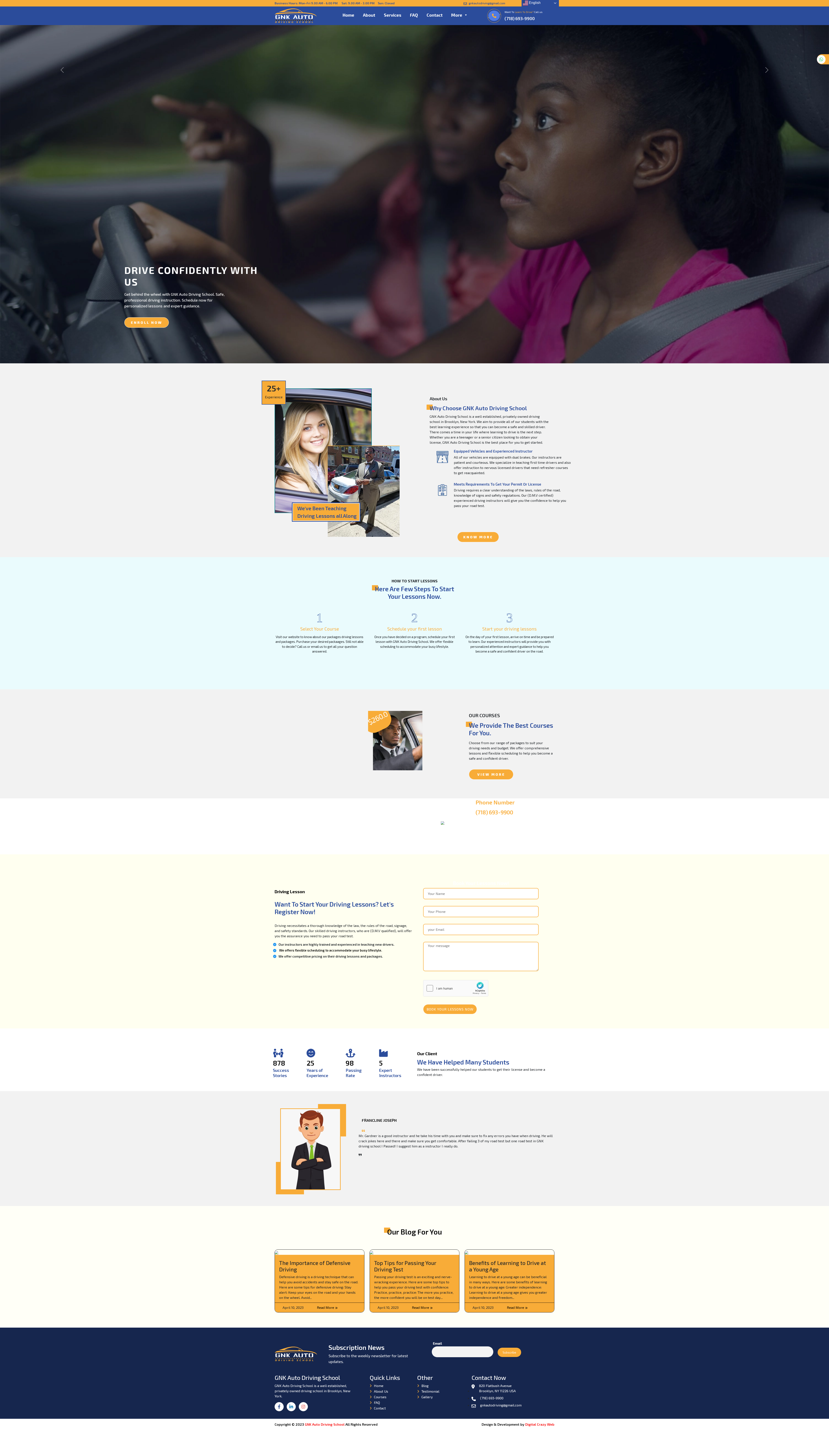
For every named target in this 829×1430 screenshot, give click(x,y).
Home (348, 14)
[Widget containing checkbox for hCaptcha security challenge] (455, 988)
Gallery (427, 1397)
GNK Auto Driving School (325, 1424)
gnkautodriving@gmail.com (486, 3)
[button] (466, 15)
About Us (381, 1391)
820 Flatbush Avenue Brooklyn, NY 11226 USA (497, 1388)
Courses (380, 1397)
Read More (326, 1307)
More (456, 14)
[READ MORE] (304, 743)
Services (392, 14)
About (369, 14)
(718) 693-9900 (520, 18)
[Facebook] (281, 1409)
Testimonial (430, 1391)
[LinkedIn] (293, 1409)
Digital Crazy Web (539, 1424)
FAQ (414, 14)
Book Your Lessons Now (450, 1009)
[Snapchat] (304, 1409)
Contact (435, 14)
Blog (425, 1386)
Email (437, 1343)
